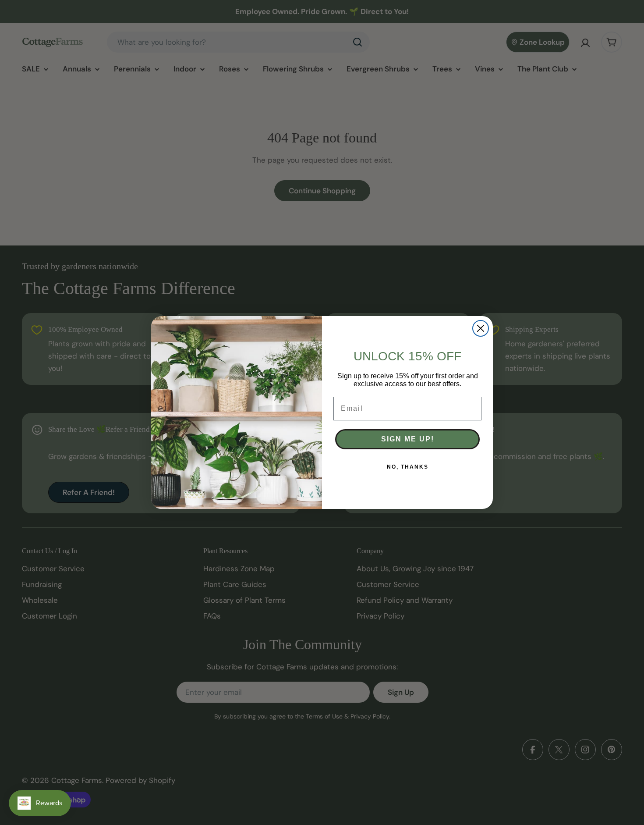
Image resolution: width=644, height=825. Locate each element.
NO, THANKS (407, 467)
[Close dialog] (480, 328)
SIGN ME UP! (407, 439)
